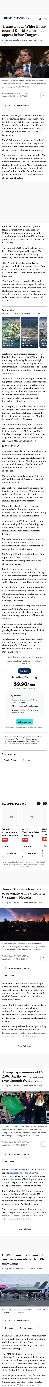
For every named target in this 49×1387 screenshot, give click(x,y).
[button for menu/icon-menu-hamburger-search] (45, 18)
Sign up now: (7, 40)
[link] (15, 18)
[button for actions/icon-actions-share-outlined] (43, 95)
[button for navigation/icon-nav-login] (40, 18)
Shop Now (11, 853)
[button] (40, 18)
